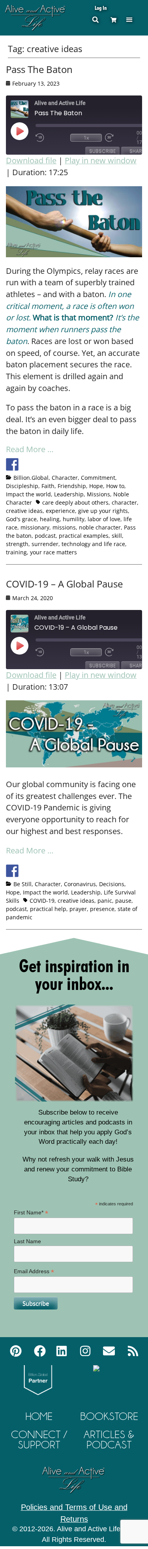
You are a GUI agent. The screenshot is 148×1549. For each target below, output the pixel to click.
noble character (100, 527)
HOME (39, 1416)
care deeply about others (75, 502)
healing (50, 519)
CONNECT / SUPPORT (39, 1439)
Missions (98, 494)
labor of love (104, 519)
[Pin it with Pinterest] (56, 464)
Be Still (22, 884)
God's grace (21, 519)
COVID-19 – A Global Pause (64, 583)
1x (86, 137)
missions (64, 527)
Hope (96, 486)
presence (102, 909)
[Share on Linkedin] (70, 464)
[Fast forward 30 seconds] (121, 137)
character (124, 502)
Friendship (72, 486)
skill (117, 535)
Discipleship (22, 486)
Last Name (27, 1241)
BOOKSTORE (109, 1416)
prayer (78, 909)
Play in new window (101, 160)
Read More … (30, 449)
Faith (47, 486)
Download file (31, 160)
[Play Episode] (26, 131)
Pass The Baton (39, 69)
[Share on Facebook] (12, 464)
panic (104, 900)
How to (115, 486)
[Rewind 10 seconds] (51, 137)
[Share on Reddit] (41, 464)
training (16, 552)
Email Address (34, 1271)
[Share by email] (85, 464)
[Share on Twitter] (27, 464)
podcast (45, 535)
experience (60, 510)
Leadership (69, 494)
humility (73, 519)
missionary (35, 527)
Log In (101, 7)
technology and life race (93, 544)
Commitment (98, 477)
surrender (45, 544)
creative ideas (24, 510)
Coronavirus (80, 884)
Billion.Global (31, 477)
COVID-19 (42, 900)
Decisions (111, 884)
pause (123, 900)
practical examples (84, 535)
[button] (129, 19)
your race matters (53, 552)
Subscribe (102, 151)
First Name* (31, 1212)
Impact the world (28, 494)
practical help (48, 909)
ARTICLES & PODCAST (109, 1439)
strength (17, 544)
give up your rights (103, 510)
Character (65, 477)
